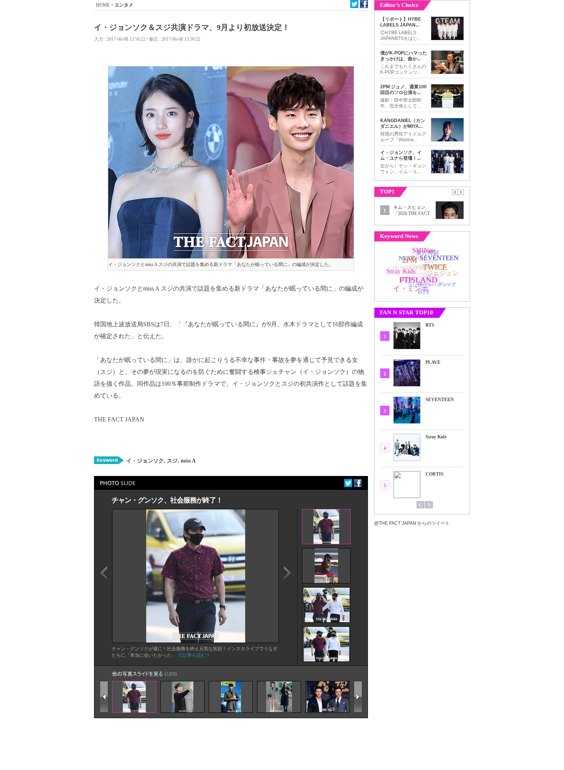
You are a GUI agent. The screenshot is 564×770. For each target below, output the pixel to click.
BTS (429, 325)
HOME (103, 5)
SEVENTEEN (439, 399)
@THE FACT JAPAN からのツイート (412, 523)
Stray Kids (436, 437)
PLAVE (432, 362)
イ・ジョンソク (145, 461)
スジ (171, 461)
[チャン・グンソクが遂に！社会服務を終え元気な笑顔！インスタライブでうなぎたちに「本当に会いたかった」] (195, 641)
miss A (187, 461)
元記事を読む (192, 655)
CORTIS (434, 474)
